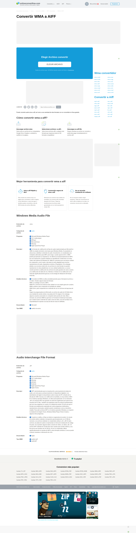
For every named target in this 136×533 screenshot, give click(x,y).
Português (114, 472)
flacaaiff (110, 105)
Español (113, 463)
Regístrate (115, 4)
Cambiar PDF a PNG (21, 480)
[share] (83, 493)
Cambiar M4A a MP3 (51, 471)
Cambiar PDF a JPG (110, 477)
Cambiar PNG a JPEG (21, 477)
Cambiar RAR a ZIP (110, 471)
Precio (68, 4)
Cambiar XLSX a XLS (51, 477)
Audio (32, 11)
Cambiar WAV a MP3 (36, 471)
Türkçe (113, 475)
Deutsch (113, 464)
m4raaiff (110, 114)
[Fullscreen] (97, 497)
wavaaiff (110, 101)
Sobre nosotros (36, 487)
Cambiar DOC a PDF (80, 477)
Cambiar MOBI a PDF (66, 474)
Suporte (66, 487)
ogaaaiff (110, 107)
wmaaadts (110, 85)
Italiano (113, 469)
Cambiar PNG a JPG (110, 474)
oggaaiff (96, 105)
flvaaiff (109, 110)
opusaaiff (97, 107)
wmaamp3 (97, 77)
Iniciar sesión (104, 4)
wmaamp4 (97, 88)
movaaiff (96, 112)
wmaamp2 (110, 90)
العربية (113, 461)
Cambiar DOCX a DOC (66, 477)
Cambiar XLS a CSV (36, 477)
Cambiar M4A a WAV (36, 474)
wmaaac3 (97, 92)
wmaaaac (110, 81)
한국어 (113, 478)
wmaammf (110, 92)
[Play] (87, 497)
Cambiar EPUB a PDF (66, 471)
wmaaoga (97, 85)
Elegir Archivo (55, 64)
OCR (58, 4)
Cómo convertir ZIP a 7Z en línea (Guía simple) (58, 493)
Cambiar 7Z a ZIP (20, 471)
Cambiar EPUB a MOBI (81, 471)
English (113, 458)
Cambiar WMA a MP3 (95, 471)
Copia (58, 107)
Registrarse (71, 70)
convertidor (105, 73)
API (63, 4)
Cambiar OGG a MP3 (80, 474)
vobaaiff (110, 112)
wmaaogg (110, 79)
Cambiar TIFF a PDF (36, 480)
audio (33, 231)
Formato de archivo (46, 487)
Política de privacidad (57, 487)
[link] (40, 494)
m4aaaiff (96, 103)
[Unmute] (89, 497)
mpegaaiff (97, 116)
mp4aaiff (96, 110)
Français (114, 466)
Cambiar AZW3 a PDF (95, 474)
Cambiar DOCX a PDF (95, 477)
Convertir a (50, 4)
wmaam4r (97, 90)
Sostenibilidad (82, 487)
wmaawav (110, 77)
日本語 (113, 467)
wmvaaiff (96, 114)
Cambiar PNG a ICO (51, 480)
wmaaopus (111, 83)
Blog (89, 487)
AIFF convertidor (51, 11)
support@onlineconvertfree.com (99, 487)
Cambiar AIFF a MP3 (51, 474)
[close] (128, 527)
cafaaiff (110, 116)
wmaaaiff (96, 83)
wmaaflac (97, 81)
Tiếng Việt (114, 470)
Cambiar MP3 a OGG (21, 474)
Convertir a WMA (40, 11)
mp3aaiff (96, 101)
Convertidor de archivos (22, 11)
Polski (113, 480)
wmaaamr (110, 88)
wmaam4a (97, 79)
